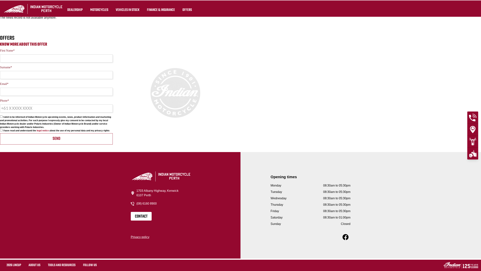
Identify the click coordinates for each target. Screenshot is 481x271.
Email (4, 83)
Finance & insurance (161, 10)
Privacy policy (140, 237)
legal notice (43, 130)
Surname (6, 67)
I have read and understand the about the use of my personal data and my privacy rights (56, 130)
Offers (187, 10)
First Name (7, 50)
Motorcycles (99, 10)
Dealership (75, 10)
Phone (4, 100)
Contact (141, 216)
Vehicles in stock (127, 10)
